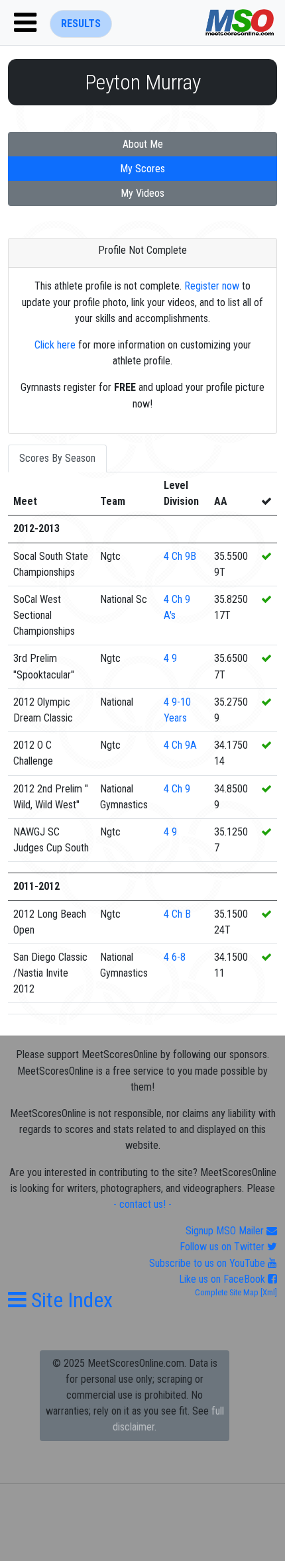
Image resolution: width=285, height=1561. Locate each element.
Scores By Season (57, 458)
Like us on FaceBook (223, 1279)
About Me (143, 144)
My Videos (142, 193)
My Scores (142, 168)
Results (81, 23)
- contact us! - (142, 1204)
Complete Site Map (226, 1292)
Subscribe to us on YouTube (208, 1263)
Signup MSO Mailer (226, 1230)
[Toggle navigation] (25, 22)
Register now (211, 286)
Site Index (70, 1300)
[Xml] (267, 1292)
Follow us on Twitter (223, 1246)
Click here (55, 345)
